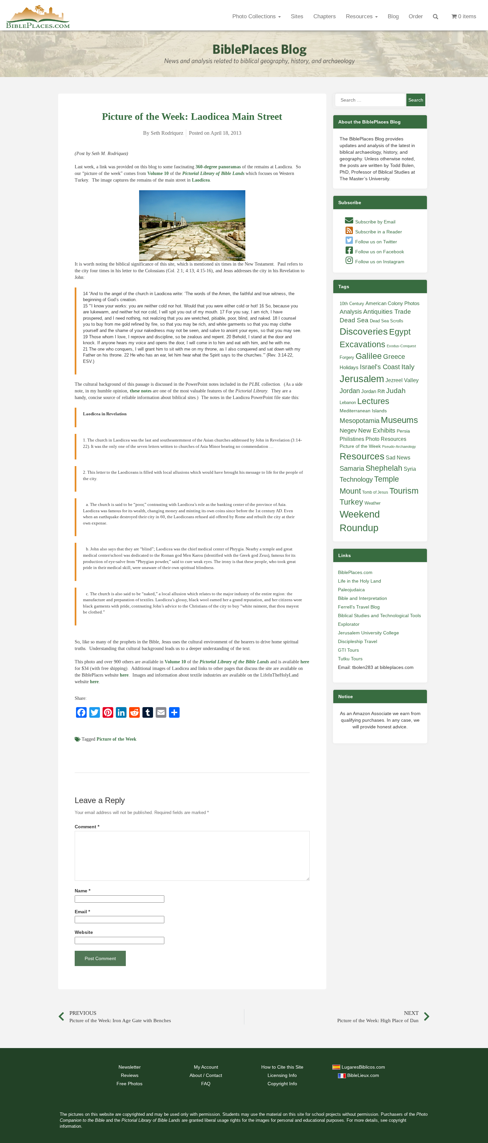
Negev (348, 430)
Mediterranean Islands (363, 410)
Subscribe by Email (374, 221)
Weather (372, 503)
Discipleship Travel (357, 641)
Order (416, 16)
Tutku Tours (350, 658)
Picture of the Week (116, 739)
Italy (408, 366)
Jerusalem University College (368, 632)
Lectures (373, 401)
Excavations (362, 344)
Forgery (347, 357)
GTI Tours (348, 650)
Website (84, 932)
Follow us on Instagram (379, 261)
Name (82, 890)
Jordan (350, 390)
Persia (403, 431)
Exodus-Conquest (401, 346)
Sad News (398, 457)
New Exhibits (376, 430)
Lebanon (348, 402)
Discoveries (364, 331)
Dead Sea (354, 320)
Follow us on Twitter (375, 241)
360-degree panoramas (218, 166)
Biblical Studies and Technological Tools (379, 615)
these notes (140, 390)
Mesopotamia (359, 420)
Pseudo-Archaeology (399, 447)
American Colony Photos (393, 303)
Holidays (349, 367)
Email (82, 911)
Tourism (404, 490)
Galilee (369, 356)
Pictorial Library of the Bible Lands (234, 661)
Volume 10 (158, 173)
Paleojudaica (351, 589)
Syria (410, 469)
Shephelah (384, 468)
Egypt (400, 331)
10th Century (352, 303)
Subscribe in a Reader (378, 231)
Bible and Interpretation (362, 598)
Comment (87, 826)
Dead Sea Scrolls (386, 320)
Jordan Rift (373, 391)
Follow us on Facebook (379, 251)
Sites (297, 16)
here (304, 661)
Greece (394, 356)
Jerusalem (362, 378)
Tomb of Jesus (375, 492)
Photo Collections (255, 16)
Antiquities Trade (387, 311)
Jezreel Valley (402, 380)
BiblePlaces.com (355, 572)
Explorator (349, 624)
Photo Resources (386, 439)
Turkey (351, 502)
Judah (396, 390)
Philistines (352, 439)
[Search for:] (370, 100)
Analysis (351, 311)
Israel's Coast (380, 366)
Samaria (352, 468)
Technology (356, 479)
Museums (399, 420)
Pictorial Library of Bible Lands (213, 173)
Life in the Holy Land (359, 581)
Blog (393, 16)
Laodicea (201, 180)
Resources (360, 16)
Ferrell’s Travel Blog (359, 607)
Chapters (324, 16)
